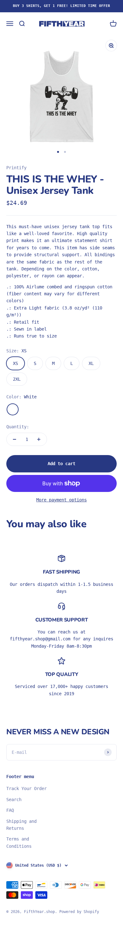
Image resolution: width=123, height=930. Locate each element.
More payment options (61, 499)
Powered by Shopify (79, 912)
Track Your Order (26, 788)
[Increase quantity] (39, 439)
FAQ (10, 810)
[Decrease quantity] (14, 439)
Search (13, 799)
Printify (16, 167)
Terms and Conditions (19, 842)
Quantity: (17, 426)
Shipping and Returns (21, 825)
